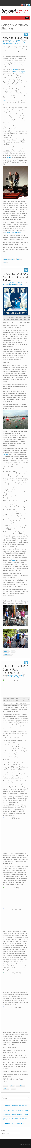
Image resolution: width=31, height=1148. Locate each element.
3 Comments (20, 284)
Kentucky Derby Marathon (13, 232)
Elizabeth (15, 70)
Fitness (11, 42)
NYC (18, 259)
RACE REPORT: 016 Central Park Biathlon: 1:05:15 (15, 669)
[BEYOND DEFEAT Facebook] (24, 5)
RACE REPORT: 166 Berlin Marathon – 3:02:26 (15, 1111)
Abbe (4, 101)
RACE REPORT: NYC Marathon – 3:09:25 (14, 1123)
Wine (5, 262)
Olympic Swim (7, 654)
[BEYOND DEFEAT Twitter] (29, 5)
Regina (13, 560)
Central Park (20, 1086)
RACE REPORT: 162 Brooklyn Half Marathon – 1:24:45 (15, 1119)
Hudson (5, 651)
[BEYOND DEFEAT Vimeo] (27, 5)
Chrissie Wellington (19, 72)
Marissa (5, 1089)
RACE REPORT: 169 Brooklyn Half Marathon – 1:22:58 (15, 1106)
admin (18, 40)
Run (13, 1089)
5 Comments (17, 43)
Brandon (5, 454)
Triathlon (10, 43)
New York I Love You (15, 38)
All (3, 42)
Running (23, 42)
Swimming (5, 43)
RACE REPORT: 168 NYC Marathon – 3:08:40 (15, 1114)
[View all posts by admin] (21, 40)
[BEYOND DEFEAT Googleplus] (22, 5)
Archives (3, 1130)
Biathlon (7, 42)
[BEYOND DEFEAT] (15, 11)
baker (5, 1086)
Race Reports (16, 42)
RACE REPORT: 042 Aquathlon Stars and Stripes (15, 277)
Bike (12, 1086)
